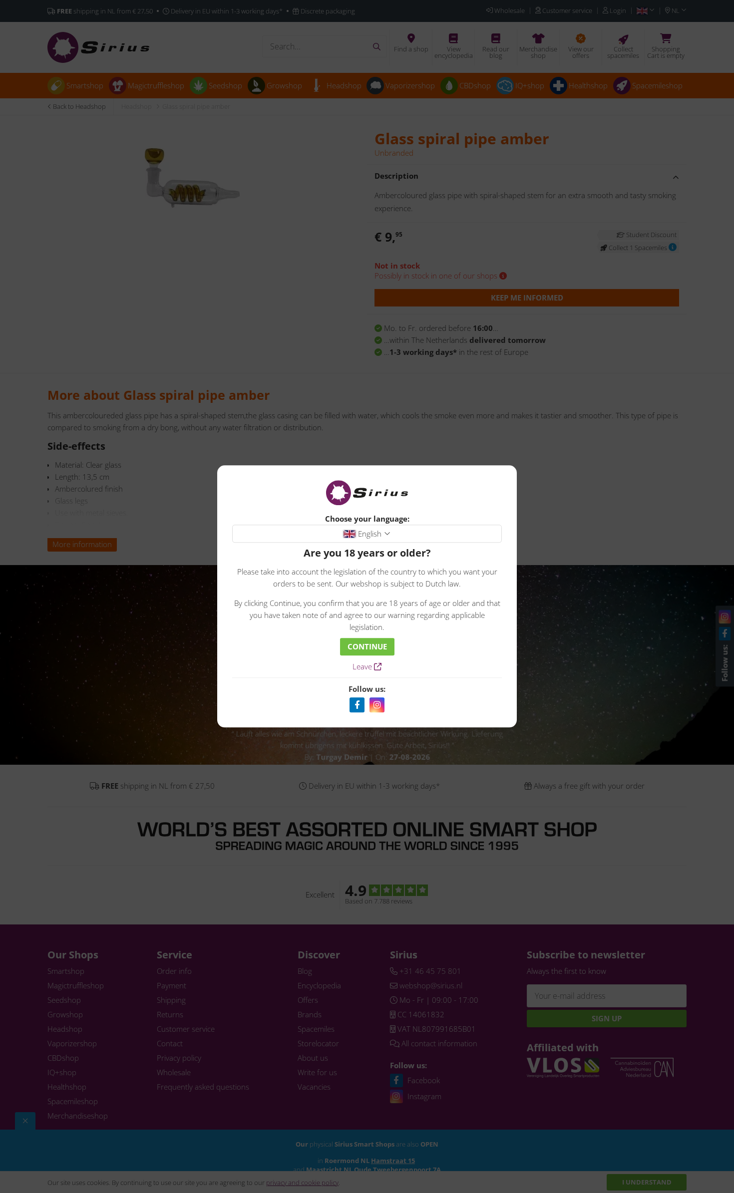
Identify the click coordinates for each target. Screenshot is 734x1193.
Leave (363, 667)
